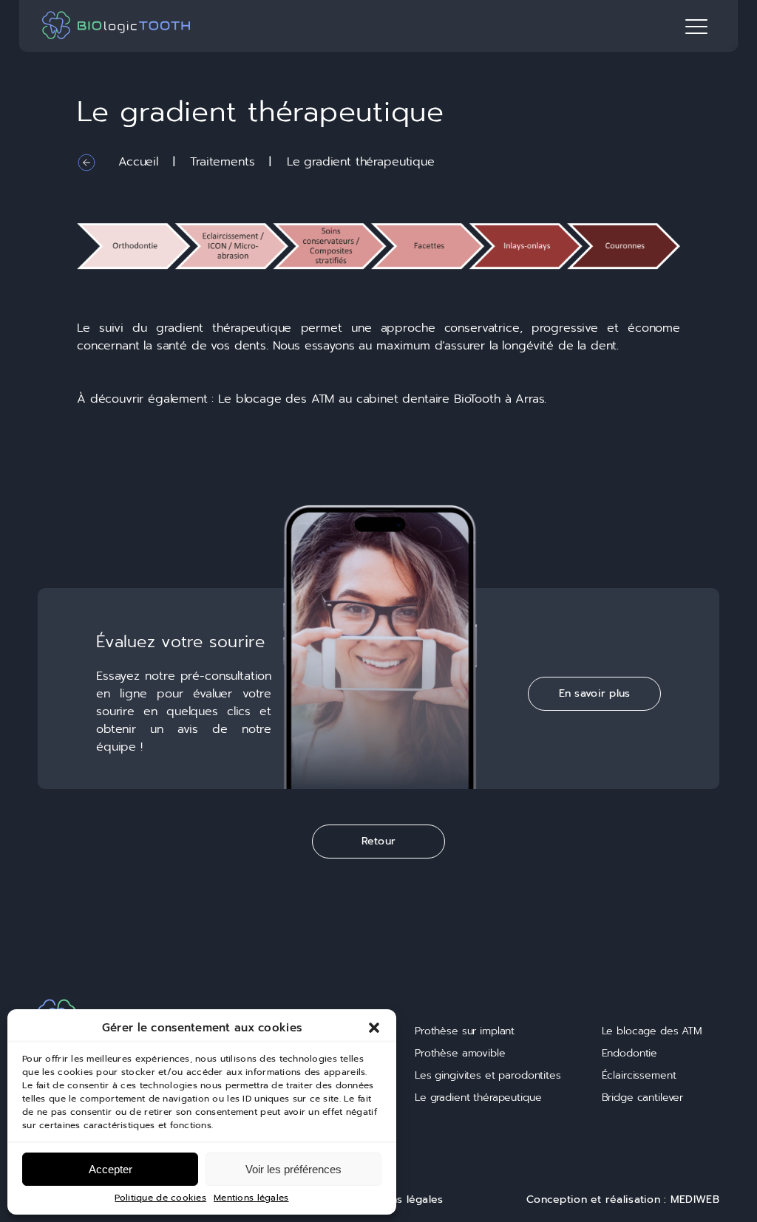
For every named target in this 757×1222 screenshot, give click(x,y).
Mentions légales (251, 1198)
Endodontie (630, 1053)
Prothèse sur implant (465, 1031)
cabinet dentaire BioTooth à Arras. (451, 399)
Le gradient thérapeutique (478, 1097)
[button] (374, 1027)
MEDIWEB (695, 1199)
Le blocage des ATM (276, 399)
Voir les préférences (293, 1169)
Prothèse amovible (460, 1053)
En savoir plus (595, 693)
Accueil (138, 162)
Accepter (110, 1169)
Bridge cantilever (643, 1097)
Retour (378, 841)
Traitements (222, 162)
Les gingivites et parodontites (488, 1075)
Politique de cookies (160, 1198)
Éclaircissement (639, 1075)
